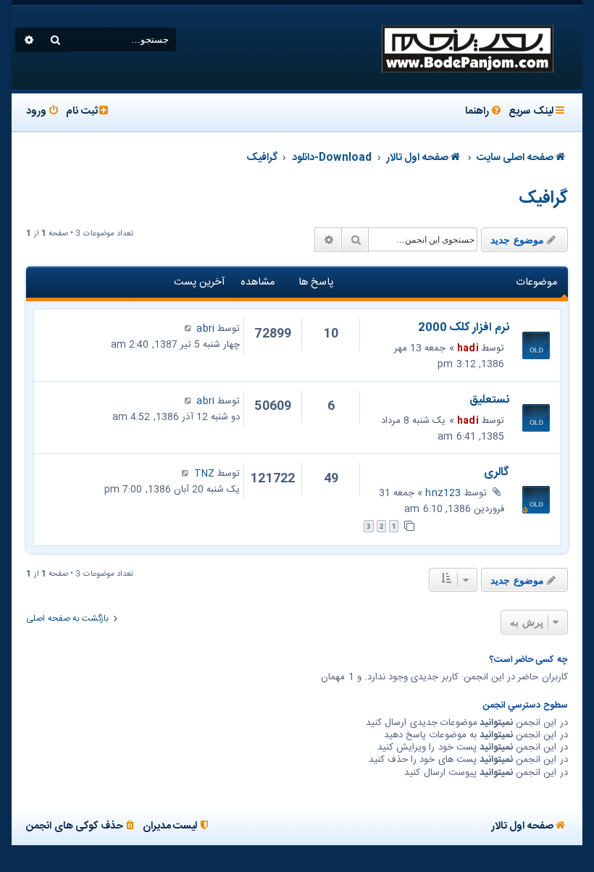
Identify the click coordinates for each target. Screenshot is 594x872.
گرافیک (543, 198)
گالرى (496, 472)
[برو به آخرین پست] (188, 329)
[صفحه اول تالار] (466, 48)
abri (205, 329)
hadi (468, 348)
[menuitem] (484, 112)
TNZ (204, 474)
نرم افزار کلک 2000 (463, 328)
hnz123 (443, 493)
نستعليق (489, 400)
